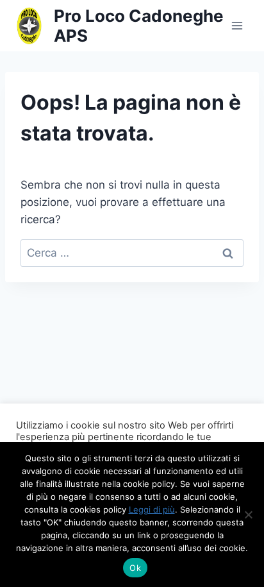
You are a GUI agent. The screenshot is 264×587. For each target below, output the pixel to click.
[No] (248, 514)
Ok (135, 568)
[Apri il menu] (237, 25)
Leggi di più (152, 509)
